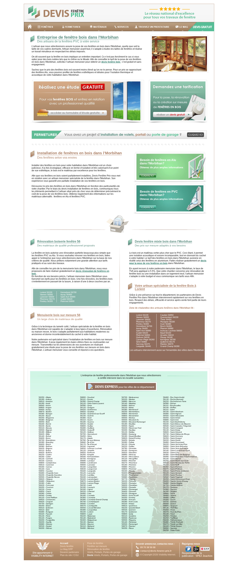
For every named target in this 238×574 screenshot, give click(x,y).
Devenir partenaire (69, 552)
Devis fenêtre (66, 546)
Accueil (64, 543)
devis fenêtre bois (111, 62)
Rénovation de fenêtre (98, 549)
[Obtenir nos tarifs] (176, 122)
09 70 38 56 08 (147, 547)
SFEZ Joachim (204, 555)
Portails (98, 552)
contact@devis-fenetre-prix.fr (156, 551)
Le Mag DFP (66, 549)
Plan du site (66, 555)
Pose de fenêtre (95, 543)
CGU (76, 555)
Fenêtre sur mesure (97, 546)
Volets (90, 552)
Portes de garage (112, 552)
